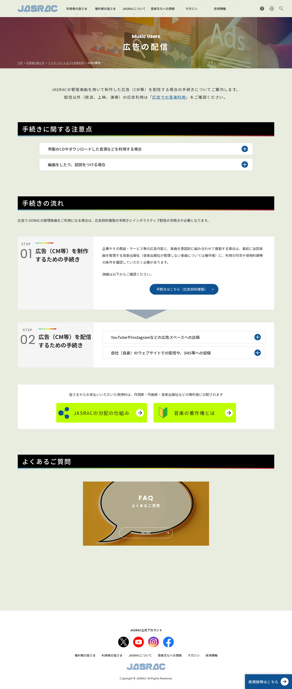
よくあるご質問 (262, 8)
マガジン (194, 655)
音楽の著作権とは (194, 412)
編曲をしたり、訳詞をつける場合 (76, 164)
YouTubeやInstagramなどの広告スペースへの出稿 (155, 337)
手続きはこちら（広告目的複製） (182, 289)
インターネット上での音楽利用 (66, 63)
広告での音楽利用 (169, 97)
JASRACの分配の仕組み (102, 412)
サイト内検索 (281, 8)
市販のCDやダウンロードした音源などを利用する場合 (95, 149)
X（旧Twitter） (123, 642)
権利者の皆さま (85, 655)
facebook (168, 642)
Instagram (153, 642)
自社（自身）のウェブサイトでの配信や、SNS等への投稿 (161, 353)
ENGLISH (272, 8)
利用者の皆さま (35, 63)
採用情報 (212, 655)
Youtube (138, 642)
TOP (20, 63)
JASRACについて (140, 655)
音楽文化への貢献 (170, 655)
